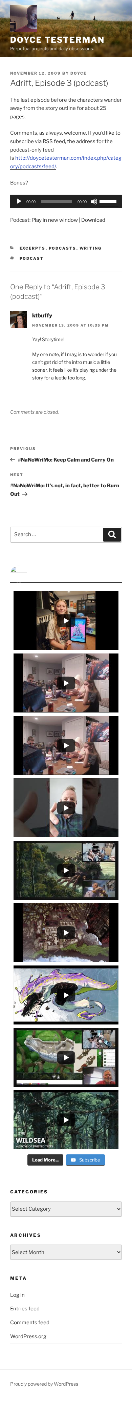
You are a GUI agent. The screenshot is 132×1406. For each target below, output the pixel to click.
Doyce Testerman (57, 40)
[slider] (109, 201)
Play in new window (54, 220)
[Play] (19, 201)
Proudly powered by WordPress (44, 1384)
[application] (66, 201)
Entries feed (25, 1309)
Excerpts (33, 248)
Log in (17, 1295)
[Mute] (94, 201)
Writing (91, 248)
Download (93, 220)
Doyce (78, 73)
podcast (32, 258)
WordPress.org (28, 1336)
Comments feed (29, 1323)
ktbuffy (42, 315)
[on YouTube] (66, 574)
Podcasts (62, 248)
